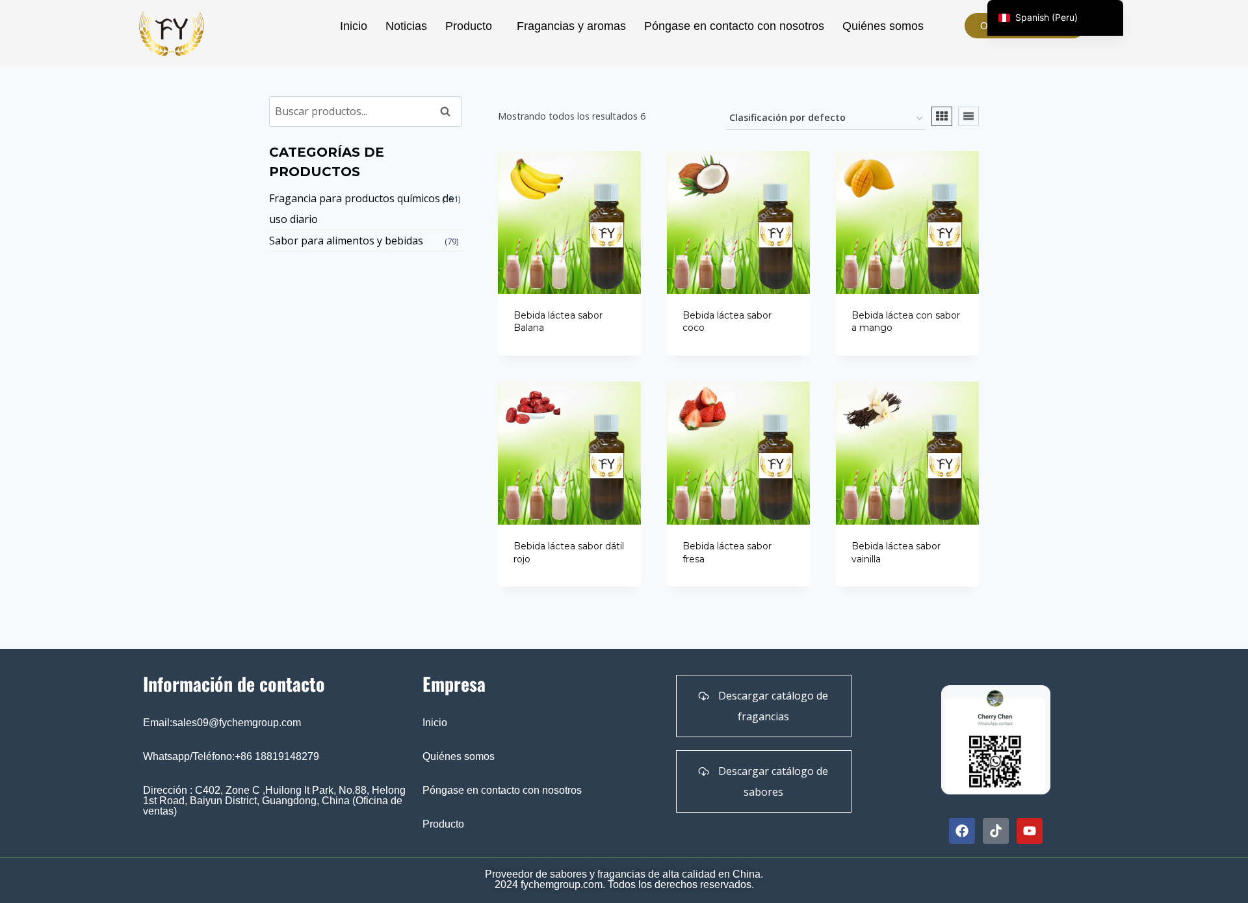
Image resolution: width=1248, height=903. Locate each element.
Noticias (406, 26)
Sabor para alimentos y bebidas (346, 240)
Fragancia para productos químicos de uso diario (361, 208)
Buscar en (449, 115)
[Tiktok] (996, 831)
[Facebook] (962, 831)
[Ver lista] (968, 116)
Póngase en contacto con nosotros (734, 26)
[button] (472, 26)
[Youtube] (1030, 831)
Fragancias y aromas (571, 26)
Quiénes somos (883, 26)
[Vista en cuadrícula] (941, 116)
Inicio (353, 26)
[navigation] (1055, 18)
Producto (468, 26)
